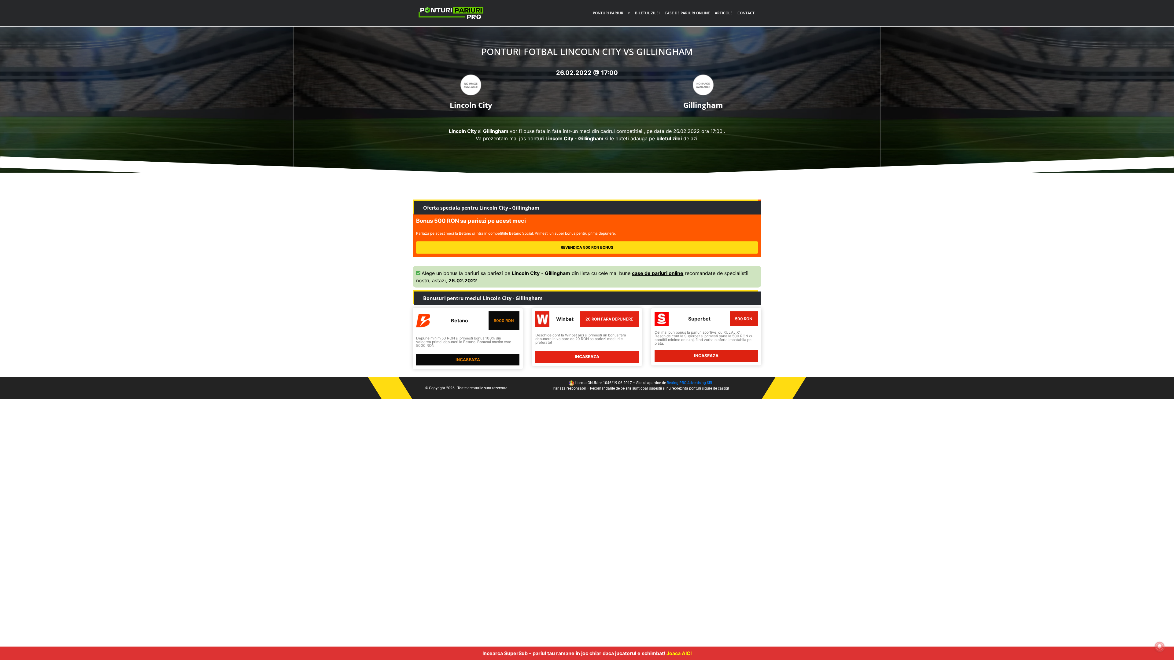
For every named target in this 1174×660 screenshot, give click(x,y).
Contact (746, 13)
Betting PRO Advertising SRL (690, 383)
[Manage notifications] (1160, 646)
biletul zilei (669, 138)
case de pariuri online (657, 273)
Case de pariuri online (687, 13)
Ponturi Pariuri (609, 13)
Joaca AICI (679, 653)
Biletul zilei (647, 13)
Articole (724, 13)
